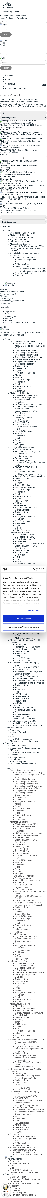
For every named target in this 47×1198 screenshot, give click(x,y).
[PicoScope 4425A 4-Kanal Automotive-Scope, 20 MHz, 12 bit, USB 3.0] (23, 195)
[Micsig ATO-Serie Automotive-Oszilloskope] (20, 132)
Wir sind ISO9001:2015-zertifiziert (20, 323)
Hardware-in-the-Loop (25, 257)
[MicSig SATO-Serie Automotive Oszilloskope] (21, 139)
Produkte (9, 231)
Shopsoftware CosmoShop (12, 335)
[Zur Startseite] (3, 24)
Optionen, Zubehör (23, 266)
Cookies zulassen (23, 619)
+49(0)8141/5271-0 (8, 49)
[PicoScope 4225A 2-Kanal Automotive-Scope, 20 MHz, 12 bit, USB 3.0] (23, 183)
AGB (7, 314)
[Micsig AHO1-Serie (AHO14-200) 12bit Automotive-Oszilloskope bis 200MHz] (23, 123)
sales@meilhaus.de (15, 301)
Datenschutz (10, 316)
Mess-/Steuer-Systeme (20, 244)
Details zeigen (33, 611)
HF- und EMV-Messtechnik (22, 237)
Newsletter (10, 7)
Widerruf (9, 318)
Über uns (19, 275)
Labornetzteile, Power (19, 242)
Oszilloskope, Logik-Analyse (22, 233)
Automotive (15, 255)
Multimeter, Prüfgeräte (19, 235)
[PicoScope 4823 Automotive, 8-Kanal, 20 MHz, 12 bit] (23, 206)
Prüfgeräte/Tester (22, 264)
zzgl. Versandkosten (31, 333)
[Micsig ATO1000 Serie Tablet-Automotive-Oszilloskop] (23, 163)
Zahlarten (9, 320)
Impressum (10, 311)
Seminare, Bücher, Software (32, 269)
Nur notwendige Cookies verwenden (23, 627)
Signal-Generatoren (19, 240)
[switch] (5, 1194)
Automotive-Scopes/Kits (25, 260)
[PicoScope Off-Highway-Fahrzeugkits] (17, 172)
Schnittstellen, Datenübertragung (24, 253)
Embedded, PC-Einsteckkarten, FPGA (27, 246)
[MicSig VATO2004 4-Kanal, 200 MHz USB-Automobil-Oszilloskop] (23, 148)
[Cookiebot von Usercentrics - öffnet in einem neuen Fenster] (33, 569)
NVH (17, 262)
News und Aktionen (23, 273)
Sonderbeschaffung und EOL (33, 271)
